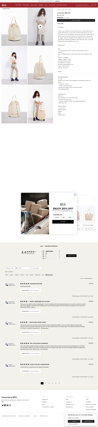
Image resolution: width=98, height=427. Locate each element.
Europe (74, 421)
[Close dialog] (75, 194)
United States (88, 421)
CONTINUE (63, 221)
